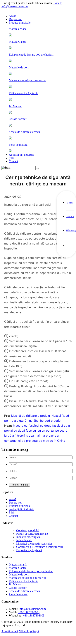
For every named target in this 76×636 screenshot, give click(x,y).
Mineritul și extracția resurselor (34, 543)
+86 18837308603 (28, 612)
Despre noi (15, 19)
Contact (13, 161)
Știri (11, 158)
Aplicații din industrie (21, 154)
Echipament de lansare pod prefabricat (31, 571)
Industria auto (24, 540)
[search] (37, 168)
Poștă (35, 631)
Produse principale (19, 22)
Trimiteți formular (19, 484)
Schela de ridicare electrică (24, 591)
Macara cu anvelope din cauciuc (27, 577)
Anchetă (13, 631)
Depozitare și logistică (29, 550)
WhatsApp (25, 631)
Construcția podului (27, 530)
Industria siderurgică (28, 536)
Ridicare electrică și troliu (23, 581)
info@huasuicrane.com (32, 608)
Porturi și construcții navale (32, 533)
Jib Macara (15, 584)
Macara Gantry (17, 567)
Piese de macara (18, 594)
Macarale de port (18, 574)
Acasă (12, 15)
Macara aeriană (18, 564)
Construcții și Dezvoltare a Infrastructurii (39, 546)
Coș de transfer (17, 587)
